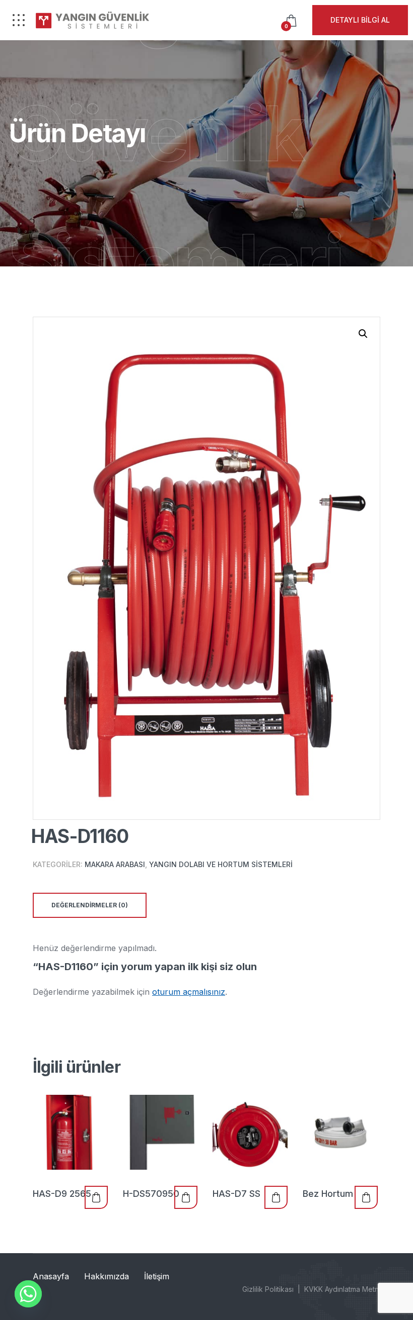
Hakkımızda (106, 1276)
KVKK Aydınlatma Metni (342, 1289)
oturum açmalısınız (188, 992)
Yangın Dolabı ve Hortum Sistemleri (221, 864)
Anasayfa (51, 1276)
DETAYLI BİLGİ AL (360, 20)
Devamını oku (96, 1197)
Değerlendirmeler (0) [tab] (89, 905)
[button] (363, 334)
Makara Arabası (115, 864)
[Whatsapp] (28, 1293)
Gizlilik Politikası (268, 1289)
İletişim (156, 1276)
